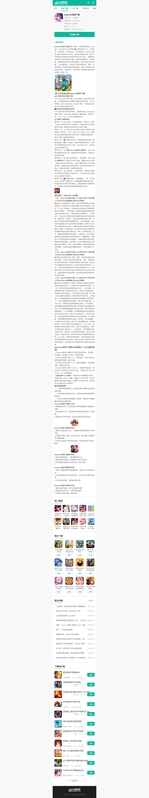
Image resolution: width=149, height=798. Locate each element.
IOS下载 (75, 8)
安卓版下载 (74, 34)
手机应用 (85, 8)
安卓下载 (64, 8)
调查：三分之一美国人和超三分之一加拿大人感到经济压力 (71, 625)
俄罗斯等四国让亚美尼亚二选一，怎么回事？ (71, 620)
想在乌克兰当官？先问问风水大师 (68, 611)
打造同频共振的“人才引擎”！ (66, 615)
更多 (90, 600)
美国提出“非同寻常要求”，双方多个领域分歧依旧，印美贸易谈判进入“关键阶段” (71, 643)
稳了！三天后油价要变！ (65, 629)
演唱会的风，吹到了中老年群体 (67, 634)
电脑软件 (96, 8)
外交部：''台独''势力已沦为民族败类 (69, 648)
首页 (55, 8)
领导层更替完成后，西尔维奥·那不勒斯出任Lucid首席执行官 (71, 653)
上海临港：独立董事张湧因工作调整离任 (70, 606)
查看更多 (74, 780)
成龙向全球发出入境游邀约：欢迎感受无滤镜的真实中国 (71, 657)
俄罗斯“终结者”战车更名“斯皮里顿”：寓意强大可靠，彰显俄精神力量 (71, 639)
